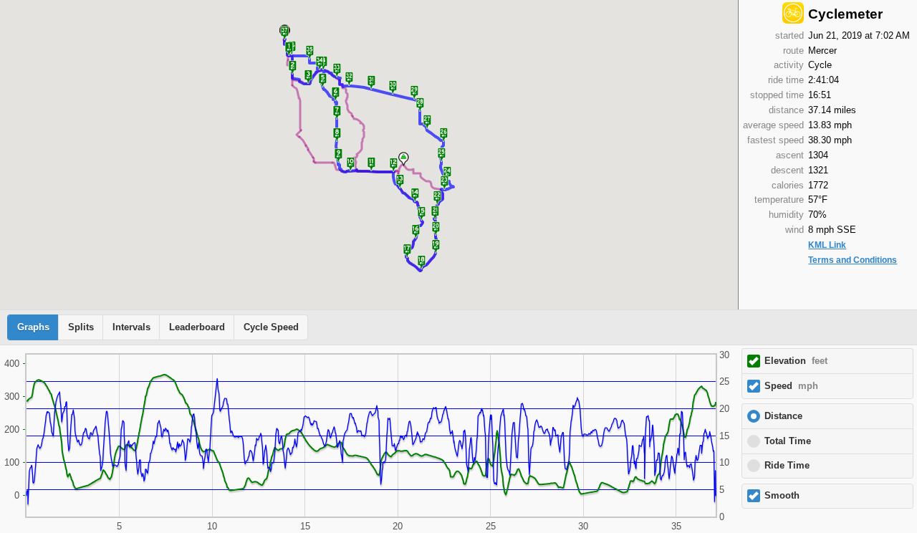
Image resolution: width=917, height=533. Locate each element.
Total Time (787, 441)
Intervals (131, 327)
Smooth (782, 496)
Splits (81, 327)
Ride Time (787, 466)
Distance (783, 416)
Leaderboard (197, 327)
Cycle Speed (271, 327)
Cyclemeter (845, 13)
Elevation (795, 361)
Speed (791, 386)
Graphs (33, 327)
